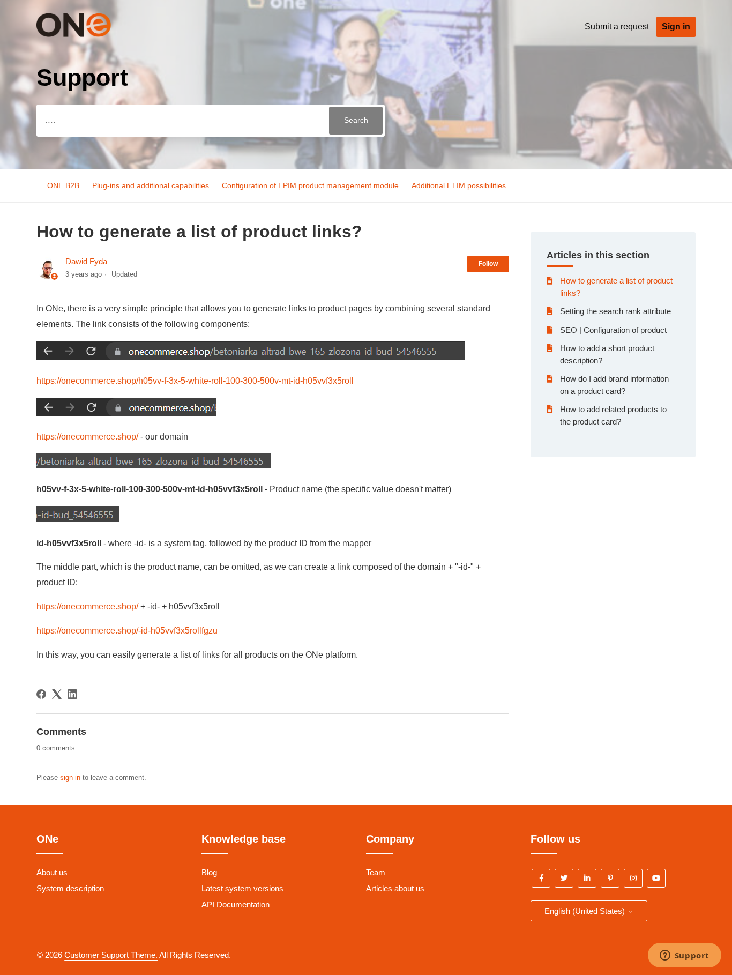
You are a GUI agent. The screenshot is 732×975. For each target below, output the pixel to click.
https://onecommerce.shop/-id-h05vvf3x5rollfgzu (127, 630)
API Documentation (235, 904)
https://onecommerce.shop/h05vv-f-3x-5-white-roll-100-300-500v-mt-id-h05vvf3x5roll (195, 380)
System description (70, 888)
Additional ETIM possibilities (459, 185)
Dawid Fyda (86, 261)
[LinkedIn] (72, 694)
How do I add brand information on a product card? (614, 385)
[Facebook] (41, 694)
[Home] (89, 34)
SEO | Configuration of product (613, 329)
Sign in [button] (676, 26)
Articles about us (395, 888)
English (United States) (585, 911)
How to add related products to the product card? (613, 415)
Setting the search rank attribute (615, 311)
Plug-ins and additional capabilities (151, 185)
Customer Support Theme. (111, 954)
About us (52, 872)
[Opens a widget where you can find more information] (684, 956)
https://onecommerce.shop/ (87, 436)
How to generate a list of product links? (616, 286)
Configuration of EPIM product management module (310, 185)
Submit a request (617, 26)
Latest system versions (242, 888)
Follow (488, 263)
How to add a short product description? (607, 354)
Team (375, 872)
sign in (70, 777)
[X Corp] (57, 694)
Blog (209, 872)
